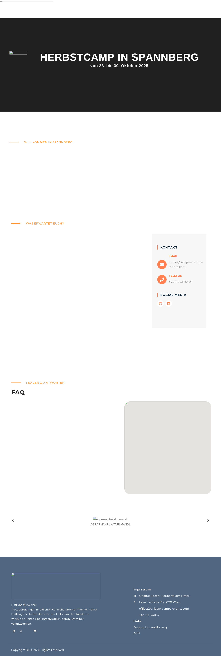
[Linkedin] (168, 303)
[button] (13, 520)
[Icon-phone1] (28, 631)
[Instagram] (160, 303)
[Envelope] (35, 631)
